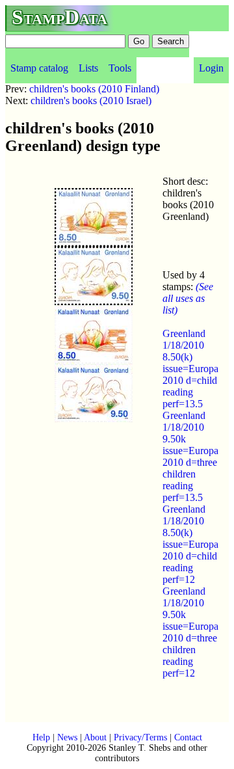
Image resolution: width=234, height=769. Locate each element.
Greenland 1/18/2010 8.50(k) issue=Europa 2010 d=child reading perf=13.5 (190, 368)
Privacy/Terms (140, 737)
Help (41, 737)
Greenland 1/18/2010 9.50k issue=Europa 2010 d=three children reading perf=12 (190, 632)
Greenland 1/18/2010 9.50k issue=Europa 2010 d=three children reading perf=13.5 (190, 456)
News (67, 737)
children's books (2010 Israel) (91, 100)
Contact (188, 737)
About (95, 737)
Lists (88, 68)
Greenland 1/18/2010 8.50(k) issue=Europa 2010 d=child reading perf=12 (190, 544)
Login (211, 68)
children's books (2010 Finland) (94, 88)
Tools (120, 68)
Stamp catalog (39, 68)
